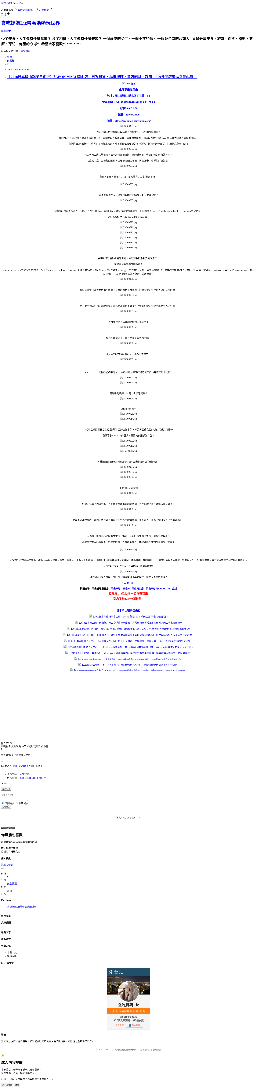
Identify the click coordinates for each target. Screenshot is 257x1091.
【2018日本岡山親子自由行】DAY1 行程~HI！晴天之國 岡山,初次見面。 (130, 616)
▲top (4, 783)
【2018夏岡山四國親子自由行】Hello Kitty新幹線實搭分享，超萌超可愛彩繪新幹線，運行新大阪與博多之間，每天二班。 (130, 647)
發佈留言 (6, 807)
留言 (22, 766)
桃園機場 (85, 588)
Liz (2, 749)
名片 (9, 64)
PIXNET (106, 1050)
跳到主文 (6, 31)
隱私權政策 (145, 1050)
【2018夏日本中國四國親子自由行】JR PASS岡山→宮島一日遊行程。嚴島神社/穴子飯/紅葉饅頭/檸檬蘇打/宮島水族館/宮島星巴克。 (130, 670)
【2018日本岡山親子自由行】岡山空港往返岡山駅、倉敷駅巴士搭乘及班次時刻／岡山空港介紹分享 (130, 622)
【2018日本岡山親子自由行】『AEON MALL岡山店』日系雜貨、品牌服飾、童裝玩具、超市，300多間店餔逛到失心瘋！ (102, 77)
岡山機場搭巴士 (100, 588)
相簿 (9, 57)
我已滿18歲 (7, 1085)
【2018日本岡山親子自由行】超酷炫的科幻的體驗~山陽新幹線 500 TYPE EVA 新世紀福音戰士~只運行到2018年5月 (130, 629)
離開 (17, 1085)
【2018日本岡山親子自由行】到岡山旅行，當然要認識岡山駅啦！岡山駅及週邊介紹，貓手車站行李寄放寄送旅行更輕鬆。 (130, 635)
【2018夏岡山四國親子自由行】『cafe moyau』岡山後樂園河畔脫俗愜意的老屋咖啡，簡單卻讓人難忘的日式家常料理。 (130, 653)
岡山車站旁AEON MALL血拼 (161, 588)
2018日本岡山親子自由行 (33, 778)
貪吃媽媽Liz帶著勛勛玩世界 (30, 23)
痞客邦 (16, 766)
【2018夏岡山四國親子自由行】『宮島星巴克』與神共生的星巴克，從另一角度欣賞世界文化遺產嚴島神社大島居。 (130, 665)
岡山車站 (115, 588)
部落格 (10, 60)
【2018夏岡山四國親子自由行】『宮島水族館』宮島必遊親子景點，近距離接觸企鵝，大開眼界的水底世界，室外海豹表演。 (130, 659)
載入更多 (6, 789)
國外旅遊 (24, 774)
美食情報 (25, 51)
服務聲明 (157, 1050)
